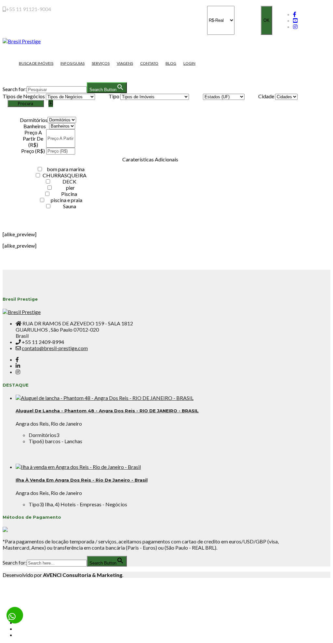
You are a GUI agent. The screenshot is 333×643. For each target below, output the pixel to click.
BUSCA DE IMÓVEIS (36, 63)
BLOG (171, 63)
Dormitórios (33, 120)
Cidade (266, 96)
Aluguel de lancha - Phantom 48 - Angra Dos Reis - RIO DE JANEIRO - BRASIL (107, 410)
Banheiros (34, 126)
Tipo (114, 96)
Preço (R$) (33, 151)
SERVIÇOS (101, 63)
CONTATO (149, 63)
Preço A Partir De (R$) (33, 138)
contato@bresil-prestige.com (55, 348)
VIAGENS (125, 63)
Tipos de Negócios (24, 96)
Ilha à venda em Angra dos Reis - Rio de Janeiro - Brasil (82, 480)
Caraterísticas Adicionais (150, 159)
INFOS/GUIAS (72, 63)
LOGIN (189, 63)
